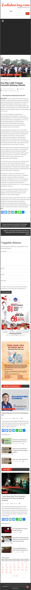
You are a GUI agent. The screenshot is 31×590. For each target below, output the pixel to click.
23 (18, 570)
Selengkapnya (5, 434)
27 (6, 572)
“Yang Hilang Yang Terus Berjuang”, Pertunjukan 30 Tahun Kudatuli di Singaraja (13, 498)
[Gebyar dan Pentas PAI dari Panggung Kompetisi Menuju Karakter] (6, 450)
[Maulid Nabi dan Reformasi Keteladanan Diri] (15, 400)
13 (6, 567)
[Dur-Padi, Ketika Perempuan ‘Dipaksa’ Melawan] (6, 530)
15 (14, 567)
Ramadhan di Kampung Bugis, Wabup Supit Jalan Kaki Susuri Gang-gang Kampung (20, 539)
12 (2, 567)
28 (10, 572)
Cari (11, 11)
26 (2, 572)
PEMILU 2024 (17, 74)
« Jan (13, 576)
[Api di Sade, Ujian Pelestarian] (6, 460)
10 (22, 565)
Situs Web (3, 280)
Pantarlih (11, 90)
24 (22, 570)
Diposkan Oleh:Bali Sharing (8, 89)
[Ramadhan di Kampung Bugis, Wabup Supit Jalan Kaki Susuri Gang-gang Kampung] (6, 539)
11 (26, 565)
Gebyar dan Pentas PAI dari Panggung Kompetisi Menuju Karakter (20, 450)
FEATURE (5, 492)
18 (26, 567)
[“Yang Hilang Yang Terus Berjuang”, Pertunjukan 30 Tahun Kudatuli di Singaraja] (15, 483)
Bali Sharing (16, 418)
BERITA (3, 74)
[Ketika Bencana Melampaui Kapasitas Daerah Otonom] (6, 441)
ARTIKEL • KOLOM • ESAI (8, 409)
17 (22, 567)
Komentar (4, 251)
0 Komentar (21, 89)
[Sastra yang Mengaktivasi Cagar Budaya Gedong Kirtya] (6, 549)
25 (26, 570)
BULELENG (9, 74)
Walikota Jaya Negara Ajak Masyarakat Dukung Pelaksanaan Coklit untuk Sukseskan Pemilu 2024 (16, 232)
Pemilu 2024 (16, 90)
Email (2, 274)
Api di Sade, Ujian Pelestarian (20, 459)
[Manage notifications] (27, 587)
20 (6, 570)
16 (18, 567)
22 (14, 570)
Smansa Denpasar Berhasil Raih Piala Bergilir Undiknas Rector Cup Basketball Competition (14, 225)
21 (10, 570)
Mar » (17, 576)
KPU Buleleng (5, 90)
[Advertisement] (15, 39)
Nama (3, 268)
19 (2, 570)
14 (10, 567)
